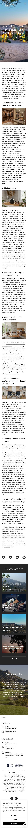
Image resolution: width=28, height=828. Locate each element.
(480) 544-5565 (9, 748)
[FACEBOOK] (11, 798)
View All (14, 658)
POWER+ (7, 547)
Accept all (14, 823)
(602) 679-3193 (9, 733)
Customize (14, 819)
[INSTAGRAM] (16, 798)
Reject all (14, 815)
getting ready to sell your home (15, 278)
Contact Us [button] (14, 705)
